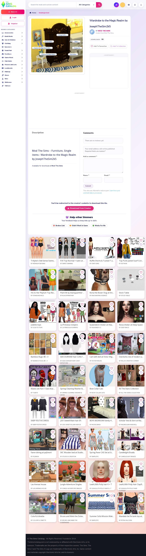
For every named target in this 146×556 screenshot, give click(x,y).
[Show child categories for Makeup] (22, 71)
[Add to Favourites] (52, 240)
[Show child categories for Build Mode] (22, 36)
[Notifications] (134, 4)
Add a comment (90, 156)
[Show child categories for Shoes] (22, 75)
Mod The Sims (104, 31)
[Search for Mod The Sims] (92, 31)
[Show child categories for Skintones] (22, 82)
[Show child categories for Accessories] (22, 33)
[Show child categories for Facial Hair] (22, 50)
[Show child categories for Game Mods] (22, 57)
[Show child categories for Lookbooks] (22, 68)
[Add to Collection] (53, 244)
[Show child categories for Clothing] (22, 43)
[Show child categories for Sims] (22, 78)
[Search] (99, 5)
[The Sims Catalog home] (12, 4)
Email (107, 175)
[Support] (141, 4)
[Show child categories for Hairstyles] (22, 61)
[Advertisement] (109, 72)
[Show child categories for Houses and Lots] (22, 64)
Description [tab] (38, 132)
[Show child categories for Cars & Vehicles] (22, 40)
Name (86, 175)
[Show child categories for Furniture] (22, 54)
